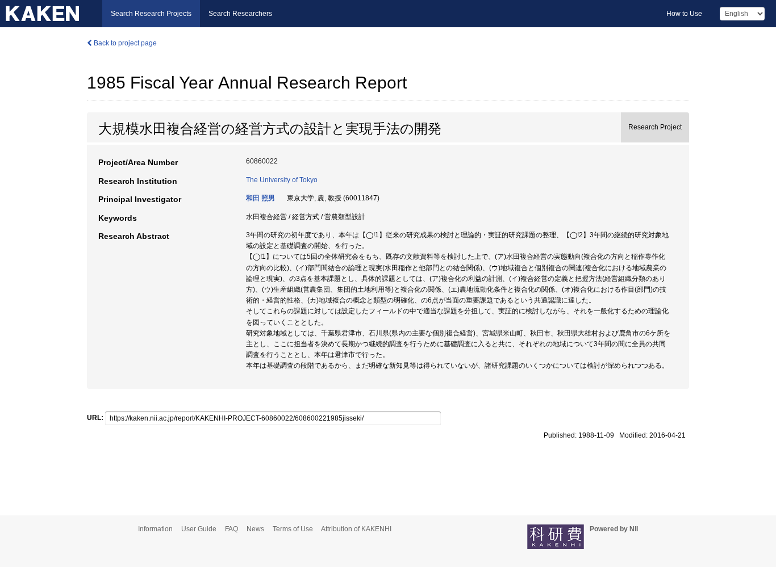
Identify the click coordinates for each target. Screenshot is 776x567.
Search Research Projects (151, 14)
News (255, 529)
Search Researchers (240, 14)
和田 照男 (260, 198)
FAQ (231, 529)
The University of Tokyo (282, 180)
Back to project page (124, 43)
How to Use (684, 14)
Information (155, 529)
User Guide (198, 529)
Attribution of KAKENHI (356, 529)
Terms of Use (293, 529)
